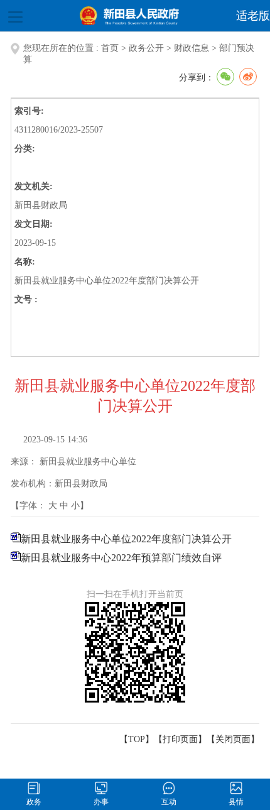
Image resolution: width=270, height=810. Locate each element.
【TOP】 (136, 739)
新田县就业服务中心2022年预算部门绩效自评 (121, 557)
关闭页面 (233, 739)
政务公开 (146, 48)
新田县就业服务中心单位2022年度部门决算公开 (126, 539)
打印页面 (180, 739)
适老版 (253, 15)
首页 (110, 48)
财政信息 (191, 48)
